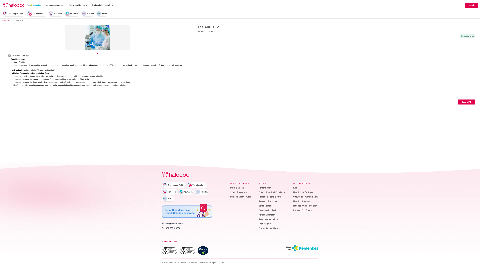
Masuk (471, 5)
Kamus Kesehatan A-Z (55, 5)
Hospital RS (466, 102)
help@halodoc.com (172, 223)
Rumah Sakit (6, 20)
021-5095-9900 (171, 228)
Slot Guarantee (468, 36)
